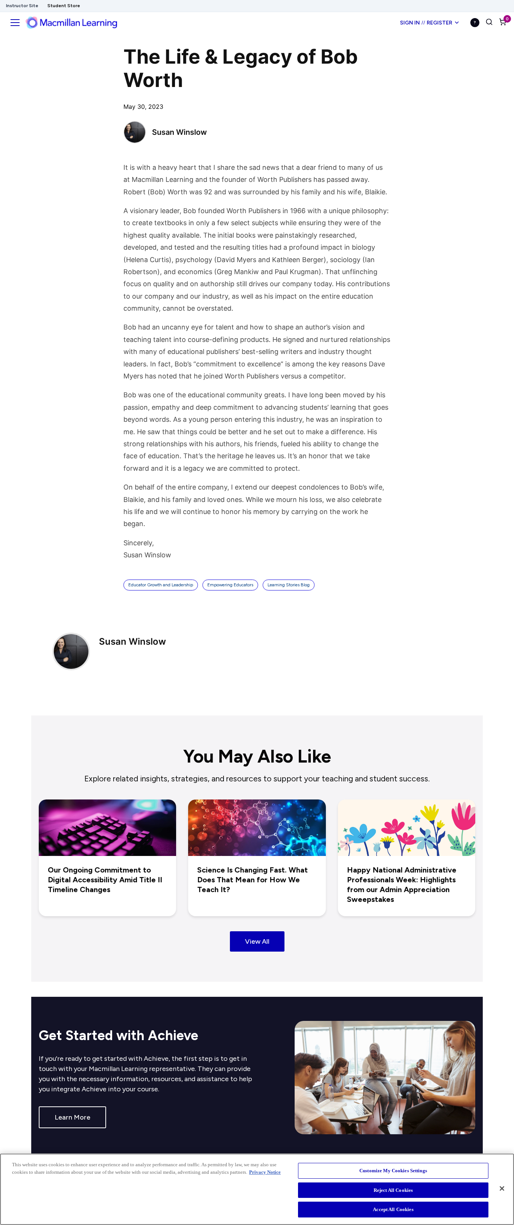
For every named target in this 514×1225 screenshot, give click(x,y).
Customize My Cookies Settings (393, 1170)
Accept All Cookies (393, 1209)
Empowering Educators (230, 584)
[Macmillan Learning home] (71, 23)
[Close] (502, 1188)
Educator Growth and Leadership (160, 584)
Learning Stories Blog (289, 584)
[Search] (489, 22)
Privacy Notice (265, 1172)
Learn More (72, 1117)
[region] (257, 1189)
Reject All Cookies (393, 1190)
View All (257, 941)
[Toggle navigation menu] (15, 22)
